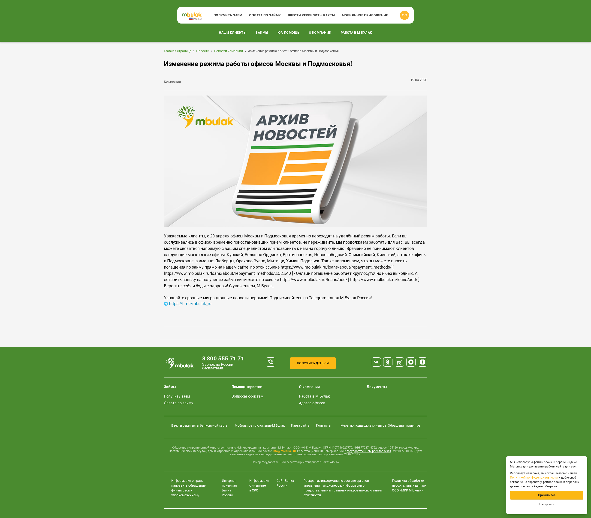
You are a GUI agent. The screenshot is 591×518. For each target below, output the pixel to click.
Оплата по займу (265, 15)
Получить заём (228, 15)
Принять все (546, 495)
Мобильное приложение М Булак (260, 425)
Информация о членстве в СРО (259, 485)
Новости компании (228, 51)
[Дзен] (422, 362)
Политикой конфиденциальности (534, 477)
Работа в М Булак (356, 32)
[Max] (411, 362)
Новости (202, 51)
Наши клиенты (232, 32)
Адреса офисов (312, 403)
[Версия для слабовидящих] (404, 15)
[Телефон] (270, 362)
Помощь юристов (247, 387)
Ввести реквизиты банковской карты (199, 425)
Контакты (323, 425)
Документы (377, 387)
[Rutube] (399, 362)
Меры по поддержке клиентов (363, 425)
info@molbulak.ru (284, 451)
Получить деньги (313, 363)
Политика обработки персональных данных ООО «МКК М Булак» (409, 485)
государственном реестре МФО (369, 451)
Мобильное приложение (365, 15)
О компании (320, 32)
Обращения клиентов (404, 425)
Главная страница (177, 51)
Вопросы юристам (247, 396)
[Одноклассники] (387, 362)
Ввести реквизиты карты (311, 15)
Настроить (546, 504)
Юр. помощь (288, 32)
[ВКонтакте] (376, 362)
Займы (262, 32)
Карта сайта (300, 425)
